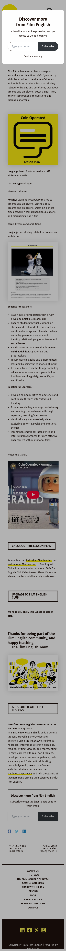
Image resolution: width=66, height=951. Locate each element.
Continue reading (33, 56)
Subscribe (48, 46)
